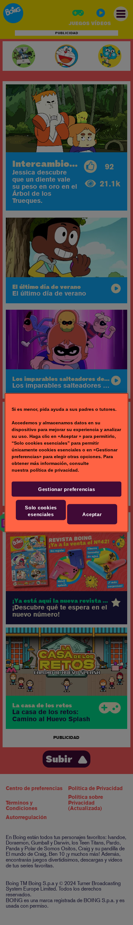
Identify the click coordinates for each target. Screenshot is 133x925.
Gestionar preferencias (66, 489)
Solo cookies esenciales (41, 511)
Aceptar (92, 514)
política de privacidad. (54, 469)
